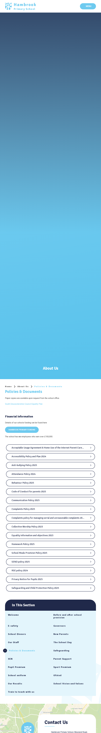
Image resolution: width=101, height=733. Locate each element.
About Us (23, 386)
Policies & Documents (48, 386)
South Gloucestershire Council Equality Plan (23, 404)
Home (8, 386)
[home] (8, 6)
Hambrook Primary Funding (21, 430)
